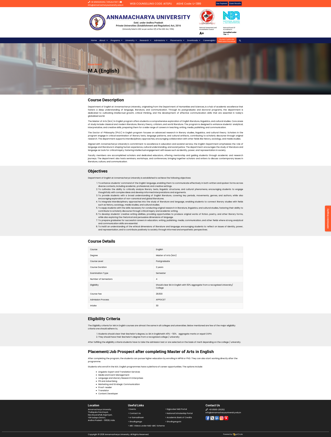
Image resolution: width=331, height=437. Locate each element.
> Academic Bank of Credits (178, 417)
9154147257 (112, 2)
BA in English (155, 333)
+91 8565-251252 (217, 409)
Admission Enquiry (327, 218)
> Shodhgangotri (173, 421)
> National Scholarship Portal (179, 413)
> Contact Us (134, 413)
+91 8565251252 (97, 2)
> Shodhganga (135, 421)
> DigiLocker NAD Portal (176, 409)
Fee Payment (221, 3)
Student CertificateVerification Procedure (226, 40)
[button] (240, 40)
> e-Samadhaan (136, 417)
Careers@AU (209, 40)
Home (94, 40)
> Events (132, 409)
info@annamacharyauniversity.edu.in (223, 412)
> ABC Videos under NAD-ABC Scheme (146, 425)
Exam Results (235, 3)
